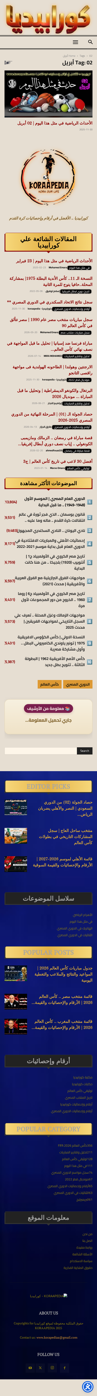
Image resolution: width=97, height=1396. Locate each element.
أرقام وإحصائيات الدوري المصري (72, 309)
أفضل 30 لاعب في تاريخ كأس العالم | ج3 (57, 462)
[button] (75, 42)
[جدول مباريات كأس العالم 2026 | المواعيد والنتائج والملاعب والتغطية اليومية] (16, 973)
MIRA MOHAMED (53, 356)
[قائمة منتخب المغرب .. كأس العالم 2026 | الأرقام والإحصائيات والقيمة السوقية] (16, 1027)
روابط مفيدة (84, 1247)
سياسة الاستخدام (81, 1261)
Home (72, 55)
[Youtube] (30, 1368)
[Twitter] (40, 1368)
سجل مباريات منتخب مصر (75, 333)
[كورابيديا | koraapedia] (48, 19)
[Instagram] (52, 1367)
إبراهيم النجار (55, 403)
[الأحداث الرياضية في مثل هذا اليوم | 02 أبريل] (48, 93)
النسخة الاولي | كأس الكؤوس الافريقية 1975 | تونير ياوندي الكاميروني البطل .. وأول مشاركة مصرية (51, 643)
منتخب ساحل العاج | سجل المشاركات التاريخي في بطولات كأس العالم (65, 837)
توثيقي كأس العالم (78, 468)
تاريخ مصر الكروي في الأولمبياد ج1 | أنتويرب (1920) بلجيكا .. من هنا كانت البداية (55, 562)
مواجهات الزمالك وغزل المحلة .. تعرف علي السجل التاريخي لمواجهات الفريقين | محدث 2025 (49, 621)
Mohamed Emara (58, 267)
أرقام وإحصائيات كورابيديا (76, 1104)
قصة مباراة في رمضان (77, 451)
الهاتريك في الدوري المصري (74, 928)
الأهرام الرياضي (82, 915)
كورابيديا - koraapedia (40, 308)
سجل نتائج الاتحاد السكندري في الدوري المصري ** (49, 302)
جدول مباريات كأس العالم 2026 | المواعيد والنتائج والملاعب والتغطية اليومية (63, 974)
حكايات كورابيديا (82, 1084)
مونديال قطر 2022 (79, 380)
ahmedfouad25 (54, 450)
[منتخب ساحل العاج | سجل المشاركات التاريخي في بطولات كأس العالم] (16, 836)
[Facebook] (64, 1368)
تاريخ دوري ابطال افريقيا (76, 291)
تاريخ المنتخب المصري (78, 1097)
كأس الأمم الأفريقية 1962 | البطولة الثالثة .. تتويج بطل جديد (55, 662)
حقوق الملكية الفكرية (78, 1268)
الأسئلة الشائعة (82, 1254)
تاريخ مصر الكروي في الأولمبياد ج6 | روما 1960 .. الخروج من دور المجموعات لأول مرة (51, 600)
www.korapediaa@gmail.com (57, 1337)
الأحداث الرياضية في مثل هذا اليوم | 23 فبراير (54, 261)
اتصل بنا (87, 1241)
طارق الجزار (46, 427)
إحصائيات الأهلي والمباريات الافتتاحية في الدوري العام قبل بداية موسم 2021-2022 (50, 544)
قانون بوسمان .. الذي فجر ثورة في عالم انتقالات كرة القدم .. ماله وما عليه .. (52, 517)
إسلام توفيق (53, 291)
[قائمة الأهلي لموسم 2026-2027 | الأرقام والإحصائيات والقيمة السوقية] (16, 864)
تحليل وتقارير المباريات (77, 356)
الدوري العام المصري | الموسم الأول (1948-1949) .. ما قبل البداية (54, 502)
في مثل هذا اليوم (79, 268)
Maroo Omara (57, 468)
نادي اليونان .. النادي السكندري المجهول (51, 531)
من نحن (87, 1234)
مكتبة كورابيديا (82, 1077)
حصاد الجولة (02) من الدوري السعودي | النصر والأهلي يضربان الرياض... (65, 808)
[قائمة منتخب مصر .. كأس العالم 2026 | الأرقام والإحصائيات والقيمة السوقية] (16, 1002)
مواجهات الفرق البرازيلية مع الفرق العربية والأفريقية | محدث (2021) (50, 581)
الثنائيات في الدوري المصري (74, 935)
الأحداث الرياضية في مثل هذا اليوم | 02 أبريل (54, 123)
